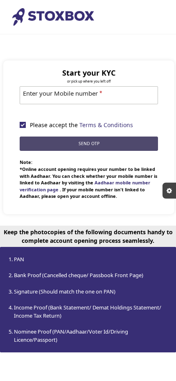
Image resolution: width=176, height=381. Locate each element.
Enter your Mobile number (62, 93)
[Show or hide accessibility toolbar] (169, 191)
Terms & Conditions (106, 125)
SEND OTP (89, 143)
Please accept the (81, 125)
